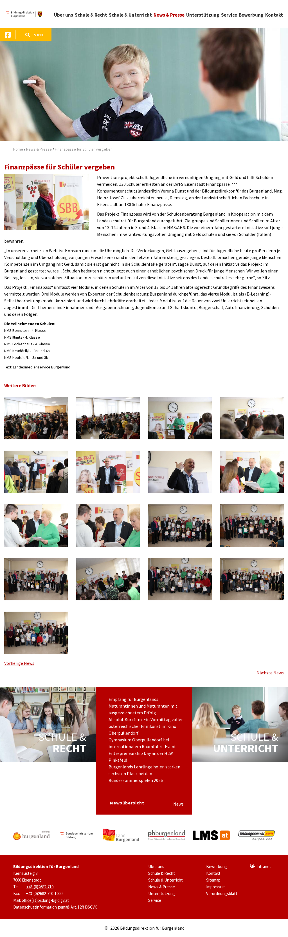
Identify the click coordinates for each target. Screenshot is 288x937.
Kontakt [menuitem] (274, 15)
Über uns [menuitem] (63, 15)
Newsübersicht (127, 803)
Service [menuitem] (229, 15)
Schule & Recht (161, 873)
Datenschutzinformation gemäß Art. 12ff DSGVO (55, 907)
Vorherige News (19, 663)
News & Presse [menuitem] (169, 15)
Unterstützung (161, 893)
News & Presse (39, 149)
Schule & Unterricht (165, 880)
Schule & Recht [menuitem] (91, 15)
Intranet (263, 866)
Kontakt (213, 873)
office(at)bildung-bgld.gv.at (45, 900)
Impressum (216, 886)
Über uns (156, 866)
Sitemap (213, 880)
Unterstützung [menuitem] (202, 15)
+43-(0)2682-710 (39, 886)
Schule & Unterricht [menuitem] (130, 15)
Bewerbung (216, 866)
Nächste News (270, 673)
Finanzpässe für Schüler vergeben (83, 149)
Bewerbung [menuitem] (251, 15)
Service (154, 900)
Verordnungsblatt (221, 893)
